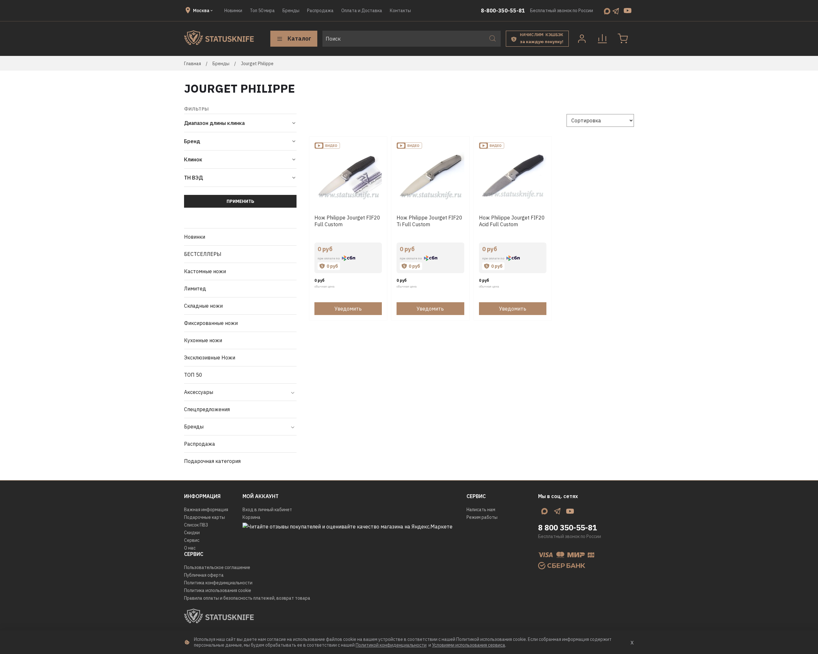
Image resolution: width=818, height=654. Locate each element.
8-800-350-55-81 (503, 10)
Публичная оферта (204, 575)
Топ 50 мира (262, 10)
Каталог (299, 38)
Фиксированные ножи (211, 323)
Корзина (251, 517)
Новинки (233, 10)
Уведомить (348, 308)
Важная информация (206, 509)
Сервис (191, 540)
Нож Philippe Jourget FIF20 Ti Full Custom (429, 220)
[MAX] (607, 10)
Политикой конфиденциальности (391, 645)
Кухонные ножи (203, 340)
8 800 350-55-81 (567, 527)
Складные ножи (203, 306)
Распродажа (320, 10)
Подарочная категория (212, 461)
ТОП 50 (193, 375)
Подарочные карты (204, 517)
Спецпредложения (207, 409)
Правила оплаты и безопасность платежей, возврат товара (247, 598)
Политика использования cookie (217, 590)
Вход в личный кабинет (267, 509)
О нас (190, 548)
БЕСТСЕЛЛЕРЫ (202, 254)
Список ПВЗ (196, 525)
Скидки (192, 532)
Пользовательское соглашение (217, 567)
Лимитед (195, 288)
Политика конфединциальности (218, 583)
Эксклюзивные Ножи (209, 357)
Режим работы (482, 517)
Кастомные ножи (205, 271)
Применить (240, 201)
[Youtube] (627, 10)
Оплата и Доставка (361, 10)
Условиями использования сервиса (468, 645)
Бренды (290, 10)
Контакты (400, 10)
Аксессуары (198, 392)
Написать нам (481, 509)
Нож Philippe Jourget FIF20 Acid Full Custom (512, 220)
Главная (192, 63)
